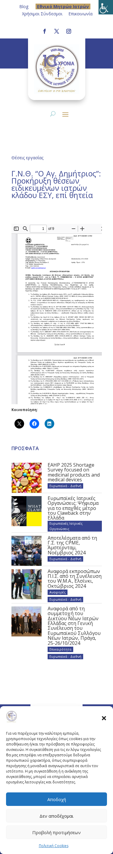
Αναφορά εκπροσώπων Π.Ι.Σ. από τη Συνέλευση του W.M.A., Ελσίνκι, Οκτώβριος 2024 (75, 578)
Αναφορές (57, 592)
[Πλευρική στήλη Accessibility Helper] (106, 7)
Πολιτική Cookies (53, 845)
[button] (104, 718)
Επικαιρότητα (60, 649)
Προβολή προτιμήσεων (56, 832)
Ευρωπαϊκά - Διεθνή (65, 485)
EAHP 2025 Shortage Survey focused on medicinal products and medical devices (74, 472)
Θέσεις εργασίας (27, 157)
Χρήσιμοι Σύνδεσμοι (42, 14)
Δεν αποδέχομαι (56, 816)
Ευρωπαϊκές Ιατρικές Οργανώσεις (66, 526)
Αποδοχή (56, 799)
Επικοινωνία (80, 14)
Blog (23, 6)
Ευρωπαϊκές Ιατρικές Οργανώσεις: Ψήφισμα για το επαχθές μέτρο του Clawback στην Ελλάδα (73, 508)
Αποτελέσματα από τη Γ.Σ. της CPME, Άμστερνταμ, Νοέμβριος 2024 (72, 545)
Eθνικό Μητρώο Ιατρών (63, 6)
